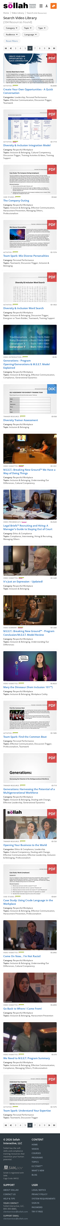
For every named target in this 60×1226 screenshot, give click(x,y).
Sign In (35, 1203)
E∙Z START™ (37, 1166)
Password (37, 1207)
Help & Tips (9, 1198)
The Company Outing (16, 200)
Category (10, 28)
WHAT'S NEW (38, 1170)
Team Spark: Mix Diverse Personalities (26, 255)
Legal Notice (39, 1190)
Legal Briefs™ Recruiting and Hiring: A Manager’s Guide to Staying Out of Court (27, 527)
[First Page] (5, 48)
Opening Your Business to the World (25, 845)
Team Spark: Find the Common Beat (25, 736)
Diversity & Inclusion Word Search (23, 308)
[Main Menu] (41, 5)
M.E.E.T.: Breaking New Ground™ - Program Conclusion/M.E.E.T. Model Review (28, 632)
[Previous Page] (10, 48)
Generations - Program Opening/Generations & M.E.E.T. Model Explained (26, 364)
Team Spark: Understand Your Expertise (27, 1110)
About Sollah (10, 1190)
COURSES (36, 1153)
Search (36, 12)
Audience (11, 34)
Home (6, 12)
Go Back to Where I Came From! (22, 1008)
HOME (35, 1144)
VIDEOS (35, 1148)
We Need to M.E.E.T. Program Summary (26, 1058)
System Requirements (43, 1198)
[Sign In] (47, 6)
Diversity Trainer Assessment (20, 420)
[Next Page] (49, 48)
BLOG (34, 1174)
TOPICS (35, 1161)
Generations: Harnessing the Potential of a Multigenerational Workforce (29, 790)
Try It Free (37, 1211)
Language (29, 34)
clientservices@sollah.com (15, 1211)
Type (40, 28)
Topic (27, 28)
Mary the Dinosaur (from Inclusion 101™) (28, 687)
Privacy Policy (39, 1194)
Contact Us (9, 1194)
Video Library (18, 12)
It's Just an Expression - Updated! (23, 581)
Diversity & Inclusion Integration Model (26, 145)
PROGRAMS (37, 1157)
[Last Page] (54, 48)
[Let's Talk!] (53, 6)
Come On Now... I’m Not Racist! (22, 956)
